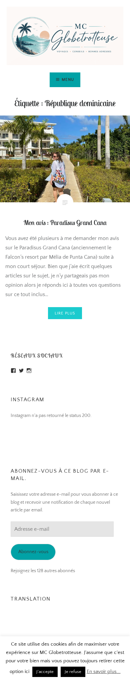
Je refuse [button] (73, 671)
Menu (68, 79)
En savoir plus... (104, 671)
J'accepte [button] (45, 671)
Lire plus (65, 313)
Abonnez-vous (33, 551)
